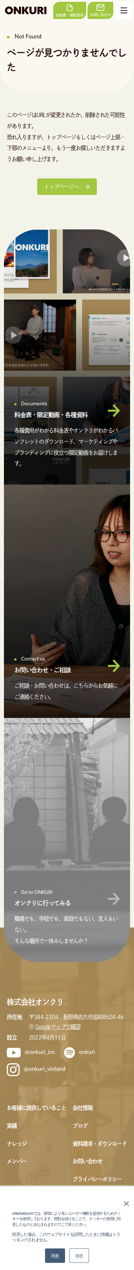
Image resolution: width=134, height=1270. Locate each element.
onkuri (87, 1052)
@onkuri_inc (40, 1052)
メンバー (16, 1161)
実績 (12, 1126)
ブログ (80, 1126)
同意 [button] (55, 1255)
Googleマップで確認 (57, 1026)
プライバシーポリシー (97, 1179)
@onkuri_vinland (44, 1069)
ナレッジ (16, 1144)
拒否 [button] (79, 1255)
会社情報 (82, 1108)
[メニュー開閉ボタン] (123, 10)
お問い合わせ (87, 1161)
